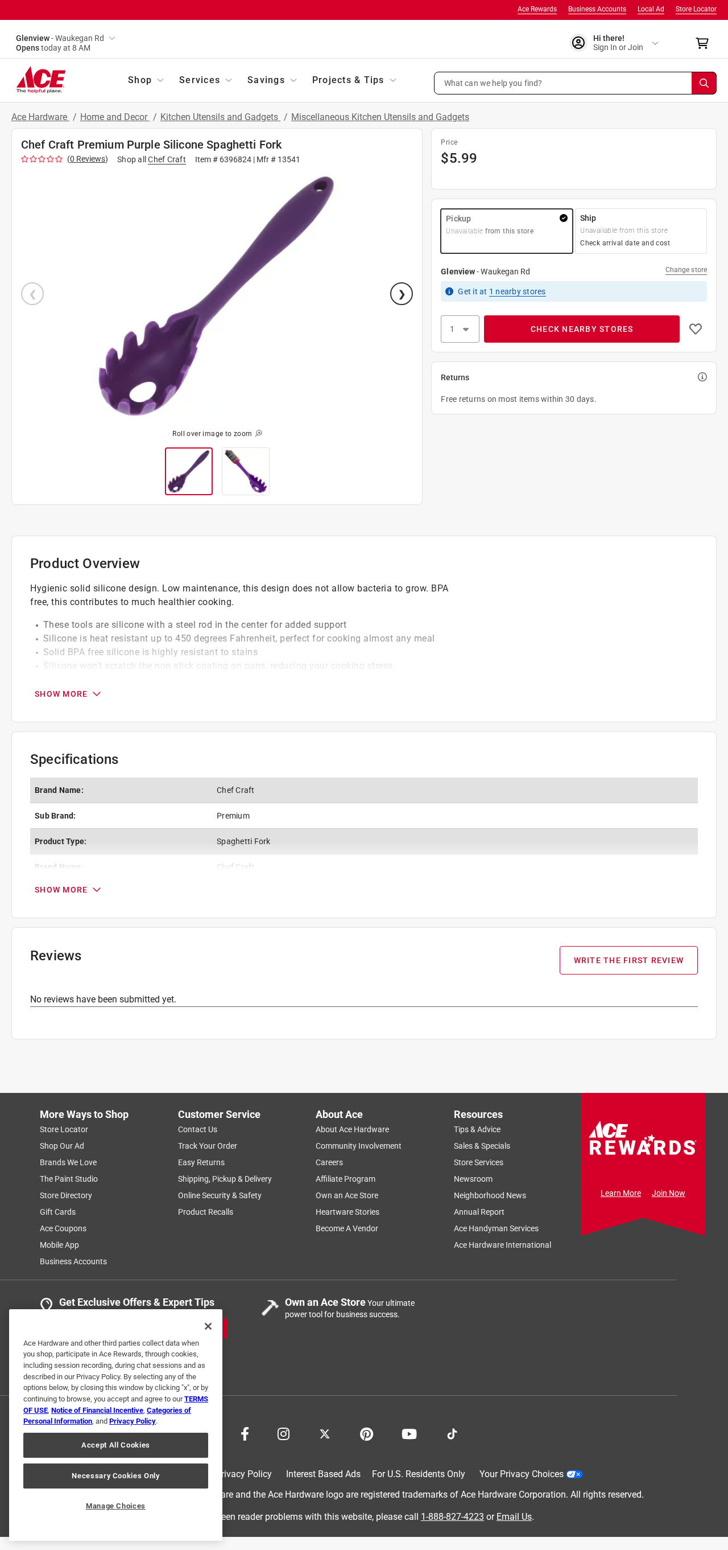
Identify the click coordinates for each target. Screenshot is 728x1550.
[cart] (705, 43)
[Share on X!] (325, 1432)
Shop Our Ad (62, 1145)
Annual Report (479, 1211)
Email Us (514, 1516)
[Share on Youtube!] (409, 1432)
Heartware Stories (347, 1211)
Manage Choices (116, 1506)
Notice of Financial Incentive (97, 1410)
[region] (115, 1425)
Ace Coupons (63, 1228)
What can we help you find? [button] (493, 82)
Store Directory (66, 1195)
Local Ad (651, 9)
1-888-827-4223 (452, 1516)
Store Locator (696, 9)
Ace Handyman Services (496, 1228)
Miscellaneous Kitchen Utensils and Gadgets (380, 117)
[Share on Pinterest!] (366, 1432)
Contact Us (197, 1129)
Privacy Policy (244, 1474)
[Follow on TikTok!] (452, 1432)
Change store (686, 270)
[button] (575, 83)
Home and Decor (115, 117)
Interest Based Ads (323, 1474)
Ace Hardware (40, 117)
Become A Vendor (347, 1228)
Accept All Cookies (115, 1445)
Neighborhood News (490, 1195)
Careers (329, 1162)
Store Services (478, 1162)
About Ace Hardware (352, 1129)
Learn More (621, 1193)
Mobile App (59, 1244)
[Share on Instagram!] (283, 1432)
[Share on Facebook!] (245, 1432)
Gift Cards (58, 1211)
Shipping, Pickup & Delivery (225, 1178)
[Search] (704, 83)
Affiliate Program (345, 1178)
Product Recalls (205, 1211)
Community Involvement (359, 1145)
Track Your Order (207, 1145)
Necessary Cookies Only (115, 1475)
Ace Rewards (537, 9)
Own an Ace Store (347, 1195)
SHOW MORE (61, 693)
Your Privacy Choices (521, 1474)
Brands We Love (68, 1162)
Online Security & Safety (220, 1195)
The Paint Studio (69, 1178)
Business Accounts (597, 9)
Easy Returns (201, 1162)
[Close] (208, 1326)
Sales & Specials (482, 1145)
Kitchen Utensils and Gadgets (220, 117)
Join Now (668, 1193)
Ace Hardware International (502, 1244)
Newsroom (473, 1178)
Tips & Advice (477, 1129)
